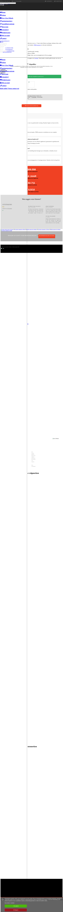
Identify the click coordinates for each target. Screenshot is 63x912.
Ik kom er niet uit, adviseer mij (32, 105)
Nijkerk (33, 456)
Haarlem (33, 454)
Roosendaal (33, 459)
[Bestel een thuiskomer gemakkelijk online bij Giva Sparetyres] (3, 249)
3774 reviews (9, 208)
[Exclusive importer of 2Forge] (43, 229)
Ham (32, 465)
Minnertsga (33, 455)
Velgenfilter (34, 97)
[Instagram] (1, 42)
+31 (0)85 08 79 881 (58, 1)
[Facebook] (0, 42)
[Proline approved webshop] (31, 229)
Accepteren (16, 906)
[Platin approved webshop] (55, 229)
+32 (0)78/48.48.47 (49, 1)
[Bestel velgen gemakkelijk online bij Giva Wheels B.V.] (1, 249)
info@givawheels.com (7, 52)
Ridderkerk (33, 458)
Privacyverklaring (7, 902)
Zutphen (33, 461)
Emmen (33, 453)
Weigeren (16, 910)
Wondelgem (33, 466)
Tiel (32, 460)
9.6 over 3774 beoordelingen (17, 1)
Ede (32, 451)
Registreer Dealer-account (47, 235)
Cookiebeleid (12, 902)
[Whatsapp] (2, 42)
